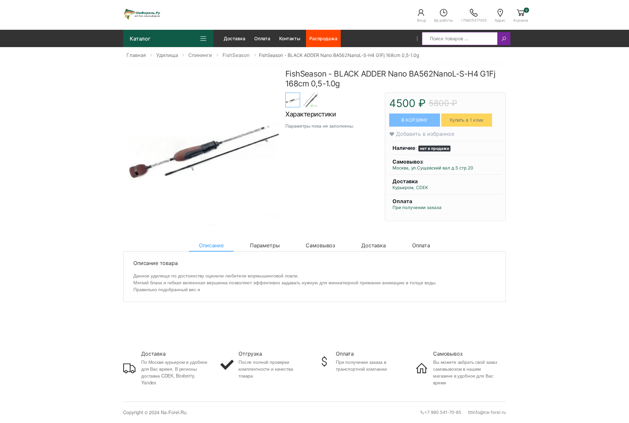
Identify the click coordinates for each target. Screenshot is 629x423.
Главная (136, 55)
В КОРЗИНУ (414, 120)
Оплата (262, 38)
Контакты (289, 38)
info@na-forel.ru (489, 412)
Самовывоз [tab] (320, 245)
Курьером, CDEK (410, 187)
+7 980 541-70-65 (442, 412)
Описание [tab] (211, 245)
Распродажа (323, 38)
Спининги (200, 55)
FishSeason (236, 55)
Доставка (234, 38)
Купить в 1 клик (467, 120)
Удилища (167, 55)
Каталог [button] (140, 38)
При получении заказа (417, 207)
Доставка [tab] (373, 245)
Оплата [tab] (421, 245)
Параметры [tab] (265, 245)
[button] (421, 15)
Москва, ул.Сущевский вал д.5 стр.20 (432, 167)
